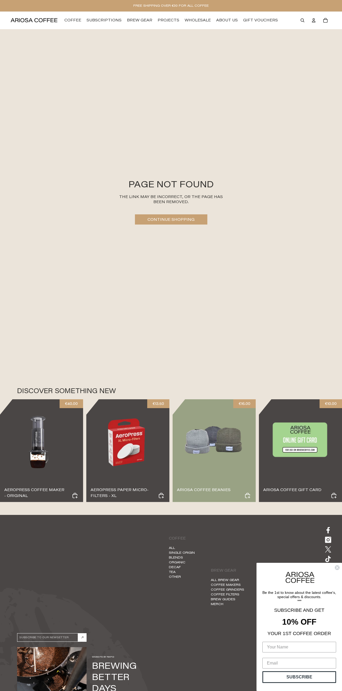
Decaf (175, 567)
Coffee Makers (226, 585)
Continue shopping (171, 219)
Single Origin (182, 552)
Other (175, 577)
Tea (172, 572)
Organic (177, 562)
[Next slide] (75, 441)
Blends (176, 557)
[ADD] (247, 495)
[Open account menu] (314, 20)
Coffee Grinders (227, 589)
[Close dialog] (337, 567)
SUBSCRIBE (299, 677)
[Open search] (302, 20)
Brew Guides (223, 599)
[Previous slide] (8, 441)
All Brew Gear (225, 580)
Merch (217, 604)
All (172, 548)
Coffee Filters (225, 594)
